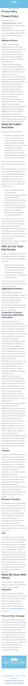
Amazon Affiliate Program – (8, 675)
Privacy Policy (14, 678)
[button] (14, 6)
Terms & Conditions (20, 675)
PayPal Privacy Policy (16, 608)
